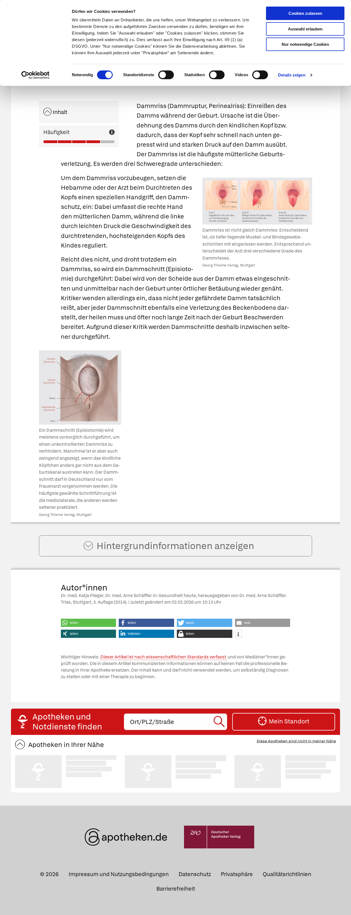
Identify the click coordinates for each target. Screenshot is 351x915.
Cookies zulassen (305, 13)
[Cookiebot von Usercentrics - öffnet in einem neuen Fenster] (36, 75)
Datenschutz (195, 874)
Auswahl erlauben (305, 29)
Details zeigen (291, 75)
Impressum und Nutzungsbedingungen (119, 874)
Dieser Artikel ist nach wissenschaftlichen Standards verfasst (163, 657)
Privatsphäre (237, 874)
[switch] (166, 74)
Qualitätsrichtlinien (287, 874)
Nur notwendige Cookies (305, 44)
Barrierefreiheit (175, 888)
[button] (88, 623)
